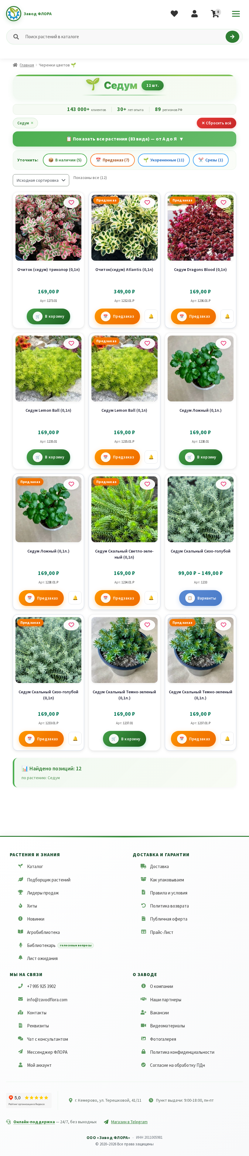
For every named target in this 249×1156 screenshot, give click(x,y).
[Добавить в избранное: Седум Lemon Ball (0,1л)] (71, 343)
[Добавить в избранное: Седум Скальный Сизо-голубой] (223, 484)
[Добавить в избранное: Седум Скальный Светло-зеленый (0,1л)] (147, 484)
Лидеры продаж (43, 893)
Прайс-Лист (161, 932)
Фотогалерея (163, 1039)
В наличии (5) (65, 160)
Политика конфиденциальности (182, 1052)
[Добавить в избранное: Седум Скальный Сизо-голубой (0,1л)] (71, 625)
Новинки (35, 919)
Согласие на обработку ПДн (177, 1065)
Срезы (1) (210, 160)
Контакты (36, 1013)
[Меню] (236, 13)
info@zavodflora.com (47, 999)
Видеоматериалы (167, 1026)
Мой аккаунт (39, 1065)
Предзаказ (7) (112, 160)
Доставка (159, 866)
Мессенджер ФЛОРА (47, 1052)
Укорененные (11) (163, 160)
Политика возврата (169, 906)
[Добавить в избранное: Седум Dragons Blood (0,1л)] (223, 202)
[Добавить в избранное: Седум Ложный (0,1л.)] (223, 343)
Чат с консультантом (47, 1039)
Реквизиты (38, 1026)
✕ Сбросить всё (216, 123)
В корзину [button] (54, 316)
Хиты (32, 906)
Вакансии (159, 1013)
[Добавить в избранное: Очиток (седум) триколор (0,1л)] (71, 202)
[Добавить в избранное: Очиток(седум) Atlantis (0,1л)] (147, 202)
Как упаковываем (167, 880)
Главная (27, 65)
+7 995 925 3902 (41, 986)
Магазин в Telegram (129, 1121)
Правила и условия (168, 893)
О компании (161, 986)
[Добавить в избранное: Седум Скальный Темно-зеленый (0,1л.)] (147, 625)
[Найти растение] (232, 37)
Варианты (206, 598)
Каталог (35, 866)
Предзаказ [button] (123, 316)
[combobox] (124, 36)
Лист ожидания (42, 958)
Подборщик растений (48, 880)
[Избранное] (174, 14)
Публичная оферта (168, 919)
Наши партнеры (165, 999)
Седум (25, 123)
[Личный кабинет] (194, 14)
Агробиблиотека (43, 932)
